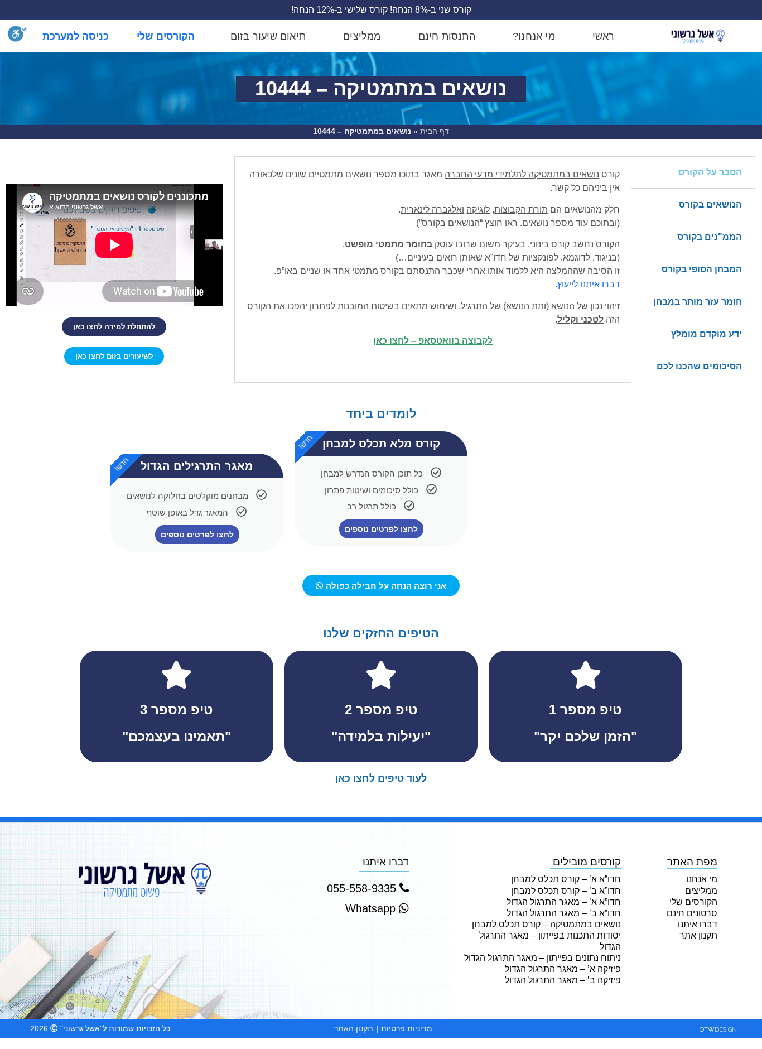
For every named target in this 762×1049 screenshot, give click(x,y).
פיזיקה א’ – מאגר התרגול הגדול (562, 969)
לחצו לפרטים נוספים (381, 528)
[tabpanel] (433, 262)
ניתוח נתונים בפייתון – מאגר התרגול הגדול (542, 958)
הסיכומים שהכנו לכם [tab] (699, 366)
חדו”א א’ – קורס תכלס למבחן (565, 879)
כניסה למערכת (75, 36)
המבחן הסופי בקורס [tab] (702, 269)
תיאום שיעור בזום (268, 36)
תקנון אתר (698, 935)
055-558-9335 (363, 888)
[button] (114, 326)
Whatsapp (372, 908)
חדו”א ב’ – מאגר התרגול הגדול (563, 913)
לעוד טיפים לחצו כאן (381, 778)
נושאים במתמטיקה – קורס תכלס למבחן (546, 924)
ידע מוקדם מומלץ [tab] (706, 334)
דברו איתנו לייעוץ (588, 284)
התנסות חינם (446, 36)
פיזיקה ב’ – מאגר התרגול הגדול (562, 980)
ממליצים (361, 36)
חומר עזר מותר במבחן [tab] (697, 301)
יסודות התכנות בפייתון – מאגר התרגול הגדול (549, 941)
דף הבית (434, 131)
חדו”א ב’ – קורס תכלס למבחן (565, 891)
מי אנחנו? (534, 36)
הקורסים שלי (166, 36)
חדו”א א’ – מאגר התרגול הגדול (563, 902)
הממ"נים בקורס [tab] (709, 237)
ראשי (603, 36)
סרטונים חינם (692, 913)
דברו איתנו (697, 924)
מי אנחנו (701, 879)
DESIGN (718, 1029)
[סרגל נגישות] (17, 36)
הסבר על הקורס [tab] (710, 172)
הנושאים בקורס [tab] (710, 204)
